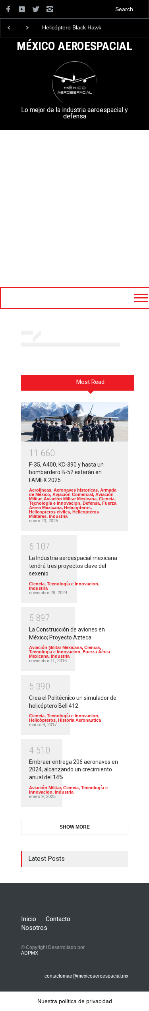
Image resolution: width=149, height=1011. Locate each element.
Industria (58, 516)
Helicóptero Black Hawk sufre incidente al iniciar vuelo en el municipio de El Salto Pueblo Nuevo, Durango (75, 28)
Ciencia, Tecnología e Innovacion (72, 501)
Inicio (28, 919)
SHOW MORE (75, 827)
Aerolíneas (40, 490)
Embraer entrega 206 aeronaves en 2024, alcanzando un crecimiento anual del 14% (73, 770)
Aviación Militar (45, 787)
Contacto (58, 919)
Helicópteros (77, 507)
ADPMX (29, 953)
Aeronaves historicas (76, 490)
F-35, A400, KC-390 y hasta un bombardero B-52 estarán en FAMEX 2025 (66, 472)
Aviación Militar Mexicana (70, 498)
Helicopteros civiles (49, 511)
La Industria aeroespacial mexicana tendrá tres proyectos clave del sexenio (73, 566)
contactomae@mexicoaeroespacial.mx (86, 976)
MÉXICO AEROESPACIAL (74, 46)
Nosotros (34, 928)
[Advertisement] (74, 208)
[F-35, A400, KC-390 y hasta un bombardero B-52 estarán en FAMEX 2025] (74, 422)
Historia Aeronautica (79, 720)
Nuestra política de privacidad (74, 1001)
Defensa (91, 503)
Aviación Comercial (72, 494)
